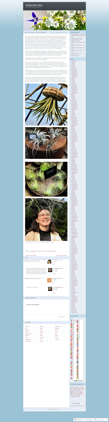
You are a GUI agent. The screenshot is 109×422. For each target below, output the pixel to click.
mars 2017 (73, 212)
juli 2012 (73, 287)
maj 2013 (73, 273)
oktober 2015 (74, 235)
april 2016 (73, 227)
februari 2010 (74, 310)
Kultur (41, 333)
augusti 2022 (73, 125)
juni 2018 (73, 192)
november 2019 (74, 169)
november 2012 (74, 281)
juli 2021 (73, 142)
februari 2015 (74, 245)
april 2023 (73, 114)
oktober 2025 (74, 74)
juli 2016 (73, 223)
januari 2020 (73, 166)
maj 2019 (73, 177)
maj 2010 (73, 306)
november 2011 (74, 292)
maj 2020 (73, 161)
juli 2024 (73, 94)
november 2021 (74, 137)
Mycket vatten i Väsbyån (31, 255)
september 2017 (74, 204)
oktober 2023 (74, 106)
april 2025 (73, 82)
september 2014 (74, 252)
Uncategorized (33, 251)
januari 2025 (73, 86)
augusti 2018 (73, 189)
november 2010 (74, 297)
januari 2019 (73, 182)
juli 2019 (73, 174)
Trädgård (57, 339)
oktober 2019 (74, 170)
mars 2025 (73, 83)
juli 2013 (73, 271)
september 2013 (74, 268)
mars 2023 (73, 116)
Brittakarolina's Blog (34, 5)
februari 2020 (74, 165)
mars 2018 (73, 196)
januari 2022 (73, 134)
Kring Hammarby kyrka (76, 50)
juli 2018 (73, 190)
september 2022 (74, 124)
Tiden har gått (74, 38)
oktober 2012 (74, 283)
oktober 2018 (74, 186)
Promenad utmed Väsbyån (76, 42)
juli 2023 (73, 110)
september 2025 (74, 75)
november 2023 (74, 105)
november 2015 (74, 233)
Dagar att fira (58, 326)
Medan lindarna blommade (77, 35)
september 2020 (74, 156)
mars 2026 (73, 67)
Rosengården (74, 39)
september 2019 (74, 172)
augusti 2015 (73, 237)
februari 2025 (74, 85)
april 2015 (73, 243)
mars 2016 (73, 228)
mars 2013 (73, 276)
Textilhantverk (80, 393)
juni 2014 (73, 256)
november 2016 (74, 217)
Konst (56, 331)
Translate (81, 405)
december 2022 (74, 120)
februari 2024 (74, 101)
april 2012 (73, 291)
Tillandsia (43, 251)
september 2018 (74, 188)
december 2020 (74, 152)
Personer (42, 337)
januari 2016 (73, 231)
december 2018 (74, 184)
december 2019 (74, 168)
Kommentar (61, 316)
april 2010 (73, 307)
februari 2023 (74, 117)
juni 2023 (73, 112)
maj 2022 (73, 129)
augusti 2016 (73, 221)
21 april (72, 55)
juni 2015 (73, 240)
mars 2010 (73, 308)
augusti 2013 (73, 269)
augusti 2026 (73, 61)
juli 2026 (73, 62)
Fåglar (41, 328)
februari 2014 (74, 261)
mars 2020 (73, 164)
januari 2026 (73, 70)
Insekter (41, 331)
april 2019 (73, 178)
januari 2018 (73, 199)
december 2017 (74, 200)
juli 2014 (73, 255)
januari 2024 (73, 102)
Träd (41, 339)
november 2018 (74, 185)
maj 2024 (73, 97)
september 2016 (74, 220)
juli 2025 (73, 78)
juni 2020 (73, 160)
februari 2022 (74, 133)
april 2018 (73, 194)
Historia (56, 330)
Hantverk (27, 330)
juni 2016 (73, 224)
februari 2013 (74, 277)
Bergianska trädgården (76, 45)
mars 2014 (73, 260)
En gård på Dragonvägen (76, 47)
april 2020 (73, 162)
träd (74, 395)
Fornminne (57, 328)
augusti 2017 (73, 205)
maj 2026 (73, 65)
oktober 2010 (74, 299)
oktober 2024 (74, 90)
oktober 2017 (74, 203)
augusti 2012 (73, 285)
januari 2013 (73, 279)
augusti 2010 (73, 301)
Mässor (41, 335)
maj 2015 (73, 241)
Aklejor (72, 41)
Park (26, 337)
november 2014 (74, 249)
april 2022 (73, 130)
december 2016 (74, 216)
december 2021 (74, 136)
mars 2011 (73, 295)
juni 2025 (73, 79)
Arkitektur (77, 387)
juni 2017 (73, 208)
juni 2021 (73, 144)
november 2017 (74, 201)
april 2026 (73, 66)
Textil (56, 337)
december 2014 (74, 248)
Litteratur (27, 335)
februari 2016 (74, 229)
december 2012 (74, 280)
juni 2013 (73, 272)
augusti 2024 (73, 93)
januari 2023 (73, 118)
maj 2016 (73, 225)
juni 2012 (73, 288)
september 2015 (74, 236)
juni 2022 (73, 128)
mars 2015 (73, 244)
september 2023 (74, 108)
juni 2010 (73, 304)
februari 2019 (74, 181)
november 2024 (74, 89)
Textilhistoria (28, 339)
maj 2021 (73, 145)
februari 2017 (74, 213)
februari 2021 (74, 149)
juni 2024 (73, 96)
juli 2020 (73, 158)
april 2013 (73, 275)
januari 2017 (73, 215)
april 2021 (73, 146)
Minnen (56, 335)
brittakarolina (58, 268)
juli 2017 (73, 207)
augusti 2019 (73, 173)
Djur (26, 328)
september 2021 (74, 140)
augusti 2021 (73, 141)
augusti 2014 (73, 253)
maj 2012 (73, 289)
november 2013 (74, 265)
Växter (41, 341)
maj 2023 (73, 113)
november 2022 (74, 121)
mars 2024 (73, 100)
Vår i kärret (73, 53)
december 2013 (74, 264)
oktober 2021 (74, 138)
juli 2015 (73, 239)
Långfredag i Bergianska (61, 255)
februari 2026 (74, 69)
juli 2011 (73, 293)
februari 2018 (74, 197)
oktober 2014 (74, 251)
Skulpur (71, 393)
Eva (54, 259)
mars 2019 (73, 180)
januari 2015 (73, 247)
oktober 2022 (74, 122)
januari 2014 (73, 263)
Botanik (41, 326)
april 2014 (73, 259)
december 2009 (74, 312)
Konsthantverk (28, 333)
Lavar (56, 333)
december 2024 (74, 87)
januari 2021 (73, 150)
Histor (41, 330)
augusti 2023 (73, 109)
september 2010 (74, 300)
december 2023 (74, 104)
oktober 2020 (74, 154)
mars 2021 (73, 148)
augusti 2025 (73, 77)
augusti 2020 (73, 157)
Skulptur (81, 392)
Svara (53, 263)
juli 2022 (73, 126)
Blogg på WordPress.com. (54, 409)
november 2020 (74, 153)
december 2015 (74, 232)
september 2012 (74, 284)
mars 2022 (73, 132)
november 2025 (74, 73)
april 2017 (73, 211)
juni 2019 (73, 176)
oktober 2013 (74, 267)
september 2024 (74, 92)
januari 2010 (73, 311)
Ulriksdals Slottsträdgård (51, 251)
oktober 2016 (74, 219)
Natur (75, 392)
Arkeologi (27, 326)
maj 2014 (73, 257)
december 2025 (74, 71)
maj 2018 (73, 193)
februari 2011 (74, 296)
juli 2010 (73, 303)
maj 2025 (73, 81)
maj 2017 (73, 209)
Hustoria (27, 331)
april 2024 (73, 98)
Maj (72, 54)
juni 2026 (73, 63)
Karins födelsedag (75, 34)
